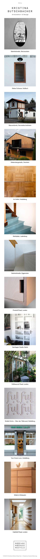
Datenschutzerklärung (30, 556)
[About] (20, 545)
